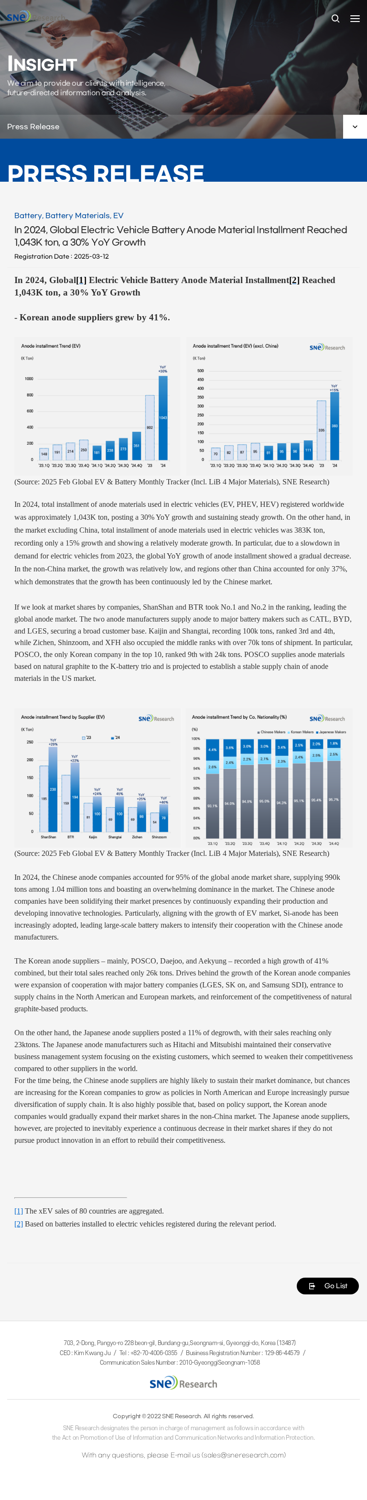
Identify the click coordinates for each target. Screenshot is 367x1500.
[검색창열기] (335, 19)
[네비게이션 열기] (355, 18)
